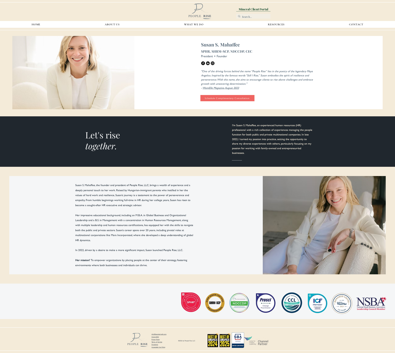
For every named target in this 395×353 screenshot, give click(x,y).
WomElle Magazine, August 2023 (221, 88)
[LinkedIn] (208, 63)
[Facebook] (203, 63)
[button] (276, 24)
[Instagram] (212, 63)
